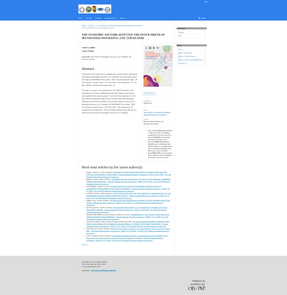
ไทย (180, 36)
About (122, 18)
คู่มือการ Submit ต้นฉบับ (187, 56)
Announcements (110, 18)
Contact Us (182, 63)
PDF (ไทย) (150, 93)
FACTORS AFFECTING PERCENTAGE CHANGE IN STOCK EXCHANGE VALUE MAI (140, 200)
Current (89, 18)
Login (205, 1)
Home (80, 18)
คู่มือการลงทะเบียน (185, 53)
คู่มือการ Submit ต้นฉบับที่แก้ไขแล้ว (191, 60)
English (181, 32)
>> (87, 244)
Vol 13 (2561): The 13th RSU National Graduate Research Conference (119, 25)
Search (203, 18)
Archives (98, 18)
